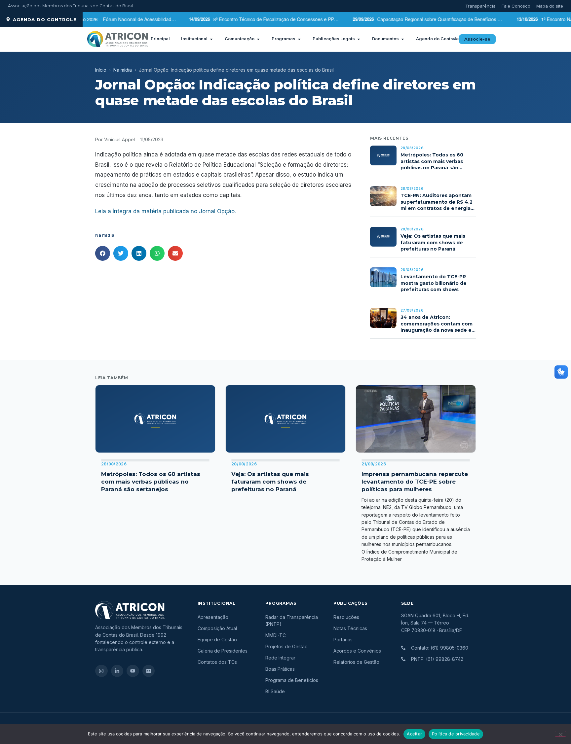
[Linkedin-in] (117, 671)
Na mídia (122, 70)
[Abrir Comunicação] (258, 39)
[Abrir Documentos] (402, 39)
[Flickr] (148, 671)
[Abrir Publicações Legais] (359, 39)
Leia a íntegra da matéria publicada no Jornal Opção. (165, 211)
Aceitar (414, 733)
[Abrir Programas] (299, 39)
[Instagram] (101, 671)
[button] (454, 39)
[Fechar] (560, 734)
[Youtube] (133, 671)
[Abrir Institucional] (211, 39)
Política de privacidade (456, 733)
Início (100, 70)
